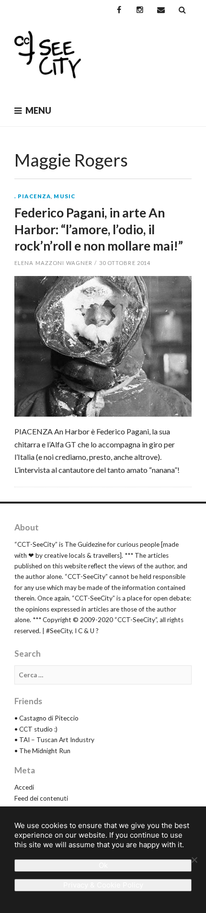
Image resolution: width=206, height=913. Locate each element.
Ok (103, 865)
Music (64, 196)
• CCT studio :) (35, 729)
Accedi (24, 787)
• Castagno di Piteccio (46, 718)
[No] (194, 860)
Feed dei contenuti (41, 798)
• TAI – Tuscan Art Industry (54, 740)
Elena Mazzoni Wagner (53, 263)
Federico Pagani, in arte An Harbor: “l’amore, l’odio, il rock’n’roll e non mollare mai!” (98, 229)
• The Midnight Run (42, 751)
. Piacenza (32, 196)
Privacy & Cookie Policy (103, 884)
